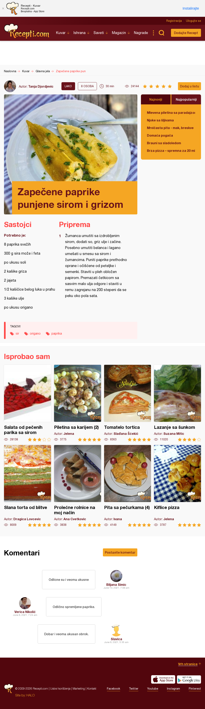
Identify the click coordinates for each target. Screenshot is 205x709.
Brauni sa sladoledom (164, 143)
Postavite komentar (120, 552)
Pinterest (195, 688)
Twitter (133, 688)
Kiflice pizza (177, 486)
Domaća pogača (160, 135)
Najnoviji (155, 99)
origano (35, 333)
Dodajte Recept (186, 33)
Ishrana (79, 33)
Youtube (152, 688)
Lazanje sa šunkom (177, 403)
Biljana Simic (116, 584)
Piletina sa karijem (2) (77, 403)
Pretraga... (161, 33)
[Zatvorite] (3, 8)
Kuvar (60, 33)
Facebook (113, 688)
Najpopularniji (186, 99)
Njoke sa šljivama (160, 120)
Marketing (79, 688)
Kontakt (91, 688)
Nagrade (141, 33)
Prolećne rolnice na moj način (77, 486)
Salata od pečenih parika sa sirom (27, 403)
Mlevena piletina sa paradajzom (171, 112)
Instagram (173, 688)
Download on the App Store (163, 679)
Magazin (119, 33)
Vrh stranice (188, 664)
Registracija (174, 20)
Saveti (98, 33)
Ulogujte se (193, 20)
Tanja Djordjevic (40, 86)
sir (17, 333)
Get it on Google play (189, 679)
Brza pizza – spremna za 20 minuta (171, 150)
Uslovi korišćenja (60, 688)
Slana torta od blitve (27, 486)
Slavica (116, 639)
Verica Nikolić (25, 612)
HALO (30, 695)
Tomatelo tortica (127, 403)
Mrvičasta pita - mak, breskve (170, 128)
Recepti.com (27, 31)
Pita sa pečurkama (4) (127, 486)
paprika (56, 333)
